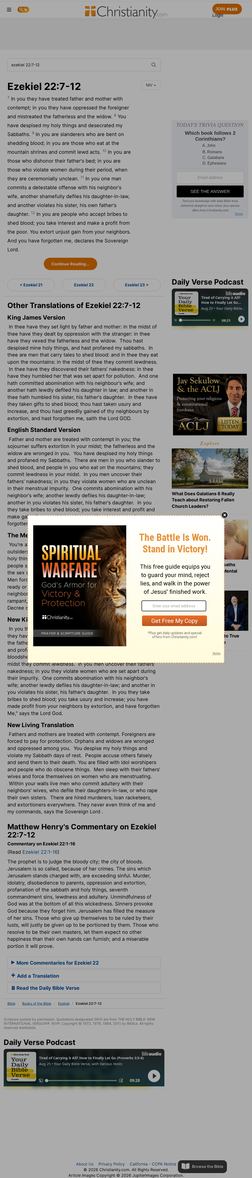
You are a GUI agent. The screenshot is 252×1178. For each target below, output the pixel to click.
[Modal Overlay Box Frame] (126, 589)
